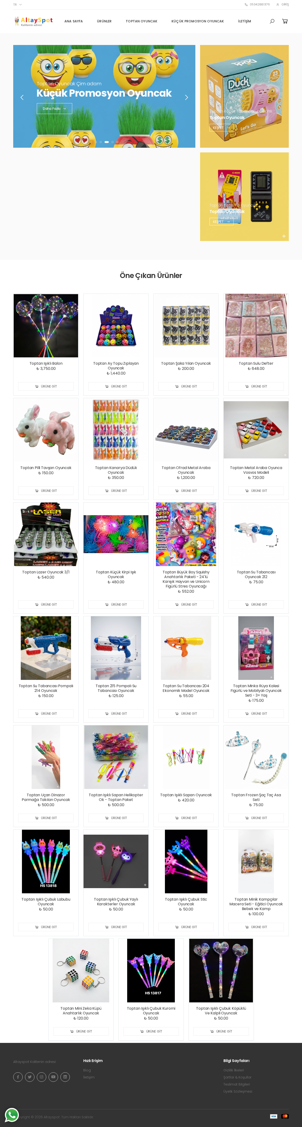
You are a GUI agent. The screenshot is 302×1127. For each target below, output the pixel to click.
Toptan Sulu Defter (256, 363)
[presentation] (22, 97)
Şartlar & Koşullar (237, 1077)
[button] (272, 21)
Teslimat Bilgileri (236, 1084)
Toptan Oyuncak (141, 21)
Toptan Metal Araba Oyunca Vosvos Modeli (256, 470)
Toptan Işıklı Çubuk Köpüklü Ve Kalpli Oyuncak (221, 1011)
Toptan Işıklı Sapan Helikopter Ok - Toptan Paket (116, 797)
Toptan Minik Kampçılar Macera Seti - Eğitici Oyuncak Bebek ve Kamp (256, 904)
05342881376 (260, 4)
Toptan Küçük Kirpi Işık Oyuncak (116, 574)
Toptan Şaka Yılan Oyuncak (186, 363)
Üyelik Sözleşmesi (237, 1091)
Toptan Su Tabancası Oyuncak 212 (256, 574)
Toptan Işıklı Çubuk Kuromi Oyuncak (151, 1011)
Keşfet (219, 127)
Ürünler (104, 21)
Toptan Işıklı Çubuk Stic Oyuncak (186, 902)
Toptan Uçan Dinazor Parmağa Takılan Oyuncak (46, 797)
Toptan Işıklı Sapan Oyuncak (186, 795)
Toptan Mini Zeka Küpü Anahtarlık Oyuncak (80, 1011)
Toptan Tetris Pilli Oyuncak (233, 205)
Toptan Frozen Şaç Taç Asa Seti (256, 797)
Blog (87, 1070)
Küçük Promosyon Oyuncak (198, 21)
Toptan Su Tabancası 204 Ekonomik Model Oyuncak (186, 688)
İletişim (244, 21)
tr (15, 4)
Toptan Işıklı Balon (46, 363)
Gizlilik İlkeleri (233, 1070)
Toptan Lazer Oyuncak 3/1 (45, 572)
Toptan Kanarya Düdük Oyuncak (116, 470)
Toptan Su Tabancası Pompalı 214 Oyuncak (46, 688)
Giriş (285, 4)
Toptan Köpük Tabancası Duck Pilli (241, 111)
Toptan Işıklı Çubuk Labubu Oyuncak (45, 902)
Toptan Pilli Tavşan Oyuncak (45, 467)
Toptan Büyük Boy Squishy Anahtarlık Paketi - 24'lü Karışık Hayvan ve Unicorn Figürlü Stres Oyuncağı (186, 579)
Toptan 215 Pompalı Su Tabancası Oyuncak (116, 688)
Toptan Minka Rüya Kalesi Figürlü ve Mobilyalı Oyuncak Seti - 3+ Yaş (256, 690)
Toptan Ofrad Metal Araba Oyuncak (186, 470)
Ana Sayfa (73, 21)
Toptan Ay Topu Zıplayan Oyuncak (116, 366)
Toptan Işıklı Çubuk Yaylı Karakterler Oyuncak (116, 902)
